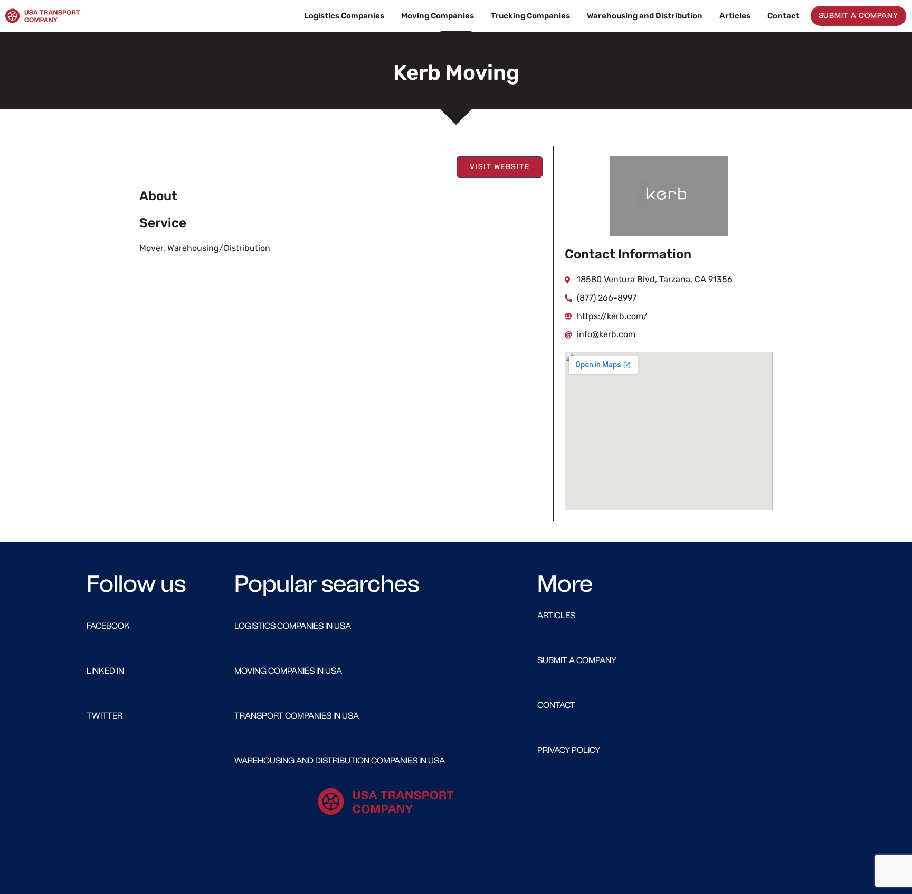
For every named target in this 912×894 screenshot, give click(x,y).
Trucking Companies (530, 16)
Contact (783, 16)
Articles (734, 16)
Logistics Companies (344, 16)
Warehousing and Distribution (644, 16)
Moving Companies (437, 16)
